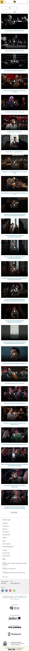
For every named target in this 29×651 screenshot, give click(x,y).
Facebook (2, 590)
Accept (9, 649)
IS (27, 1)
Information (5, 523)
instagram (6, 590)
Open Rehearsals (7, 543)
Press (11, 599)
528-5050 (3, 583)
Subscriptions (6, 526)
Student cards (6, 531)
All (9, 7)
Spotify (14, 590)
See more (18, 649)
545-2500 (15, 597)
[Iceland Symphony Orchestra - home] (14, 2)
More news (5, 576)
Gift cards (5, 529)
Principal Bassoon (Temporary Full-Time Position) (14, 572)
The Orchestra (8, 546)
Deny (14, 649)
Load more (14, 512)
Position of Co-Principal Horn (9, 568)
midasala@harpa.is (15, 583)
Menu (2, 2)
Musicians (5, 550)
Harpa (4, 541)
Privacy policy (16, 599)
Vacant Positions (6, 555)
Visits (5, 537)
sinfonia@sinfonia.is (22, 597)
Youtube (10, 590)
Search (5, 2)
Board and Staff (6, 553)
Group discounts (6, 534)
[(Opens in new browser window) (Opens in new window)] (14, 635)
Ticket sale (7, 520)
